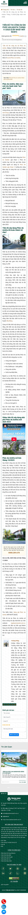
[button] (8, 787)
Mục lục (4, 793)
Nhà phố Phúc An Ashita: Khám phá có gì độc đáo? (14, 78)
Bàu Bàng (9, 321)
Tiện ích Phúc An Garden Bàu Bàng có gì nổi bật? (13, 772)
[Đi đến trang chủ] (4, 3)
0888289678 (6, 816)
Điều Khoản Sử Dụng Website (8, 853)
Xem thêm (22, 782)
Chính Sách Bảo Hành (6, 861)
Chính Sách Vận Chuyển (7, 857)
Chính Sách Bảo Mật (6, 855)
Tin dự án (19, 9)
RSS (2, 846)
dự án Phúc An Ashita (13, 58)
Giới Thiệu (3, 840)
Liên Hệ (3, 844)
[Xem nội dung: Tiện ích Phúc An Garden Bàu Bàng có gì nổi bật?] (14, 759)
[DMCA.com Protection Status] (14, 878)
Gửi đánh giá (14, 734)
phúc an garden (5, 884)
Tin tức (12, 9)
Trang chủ (5, 9)
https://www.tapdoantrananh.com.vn (12, 819)
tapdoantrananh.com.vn (18, 623)
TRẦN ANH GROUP (10, 890)
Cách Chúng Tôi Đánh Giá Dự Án (9, 842)
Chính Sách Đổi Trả (5, 859)
